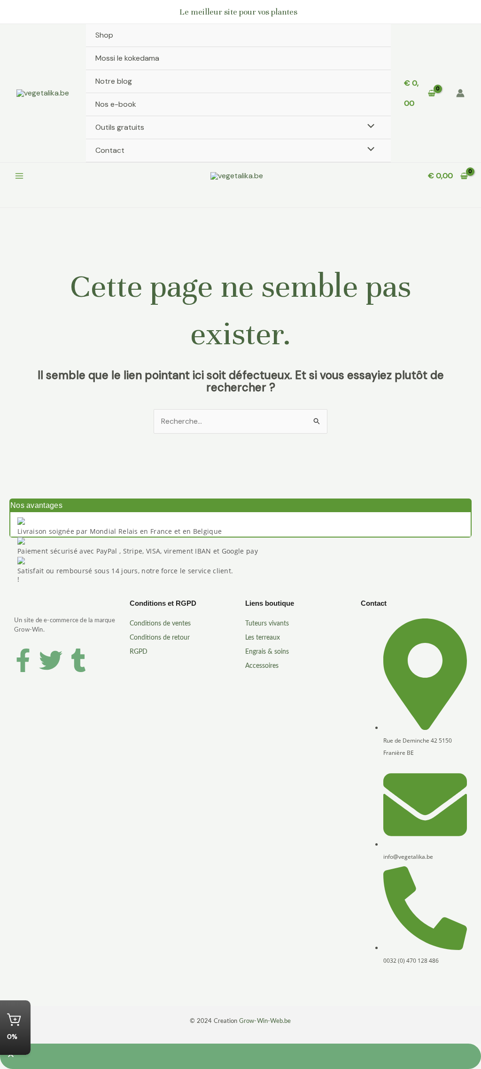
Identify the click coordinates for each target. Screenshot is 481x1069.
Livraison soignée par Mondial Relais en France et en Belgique (119, 531)
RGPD (138, 652)
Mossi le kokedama (127, 58)
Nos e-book (115, 104)
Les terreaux (262, 637)
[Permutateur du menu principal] (19, 176)
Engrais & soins (267, 652)
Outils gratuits (119, 127)
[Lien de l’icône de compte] (460, 93)
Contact (109, 150)
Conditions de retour (160, 637)
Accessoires (262, 666)
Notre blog (113, 81)
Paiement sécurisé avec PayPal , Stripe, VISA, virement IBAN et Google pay (137, 550)
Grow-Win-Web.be (265, 1021)
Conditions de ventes (160, 623)
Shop (104, 35)
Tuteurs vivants (267, 623)
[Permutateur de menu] (368, 127)
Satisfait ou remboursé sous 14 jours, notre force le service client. (125, 570)
